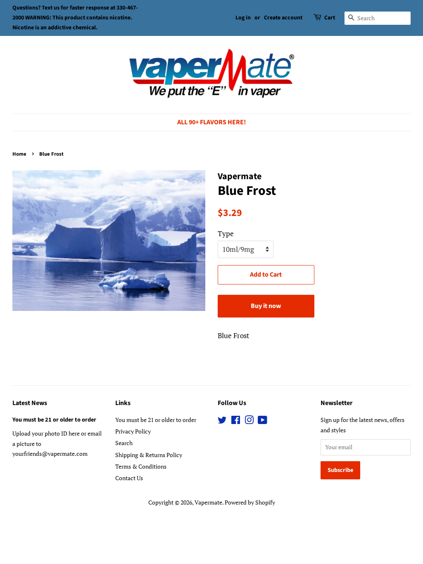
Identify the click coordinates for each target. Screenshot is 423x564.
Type (226, 233)
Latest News (29, 403)
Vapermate (208, 502)
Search (124, 443)
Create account (283, 18)
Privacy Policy (133, 431)
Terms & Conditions (140, 466)
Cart (329, 18)
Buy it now (266, 305)
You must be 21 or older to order (54, 419)
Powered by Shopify (250, 502)
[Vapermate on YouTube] (262, 421)
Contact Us (129, 478)
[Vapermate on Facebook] (235, 421)
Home (19, 154)
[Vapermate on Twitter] (222, 421)
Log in (243, 18)
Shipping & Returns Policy (148, 455)
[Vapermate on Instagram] (249, 421)
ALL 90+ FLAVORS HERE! (211, 122)
